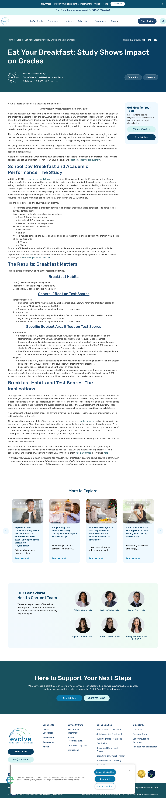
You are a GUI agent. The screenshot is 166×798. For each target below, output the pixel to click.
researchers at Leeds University (39, 179)
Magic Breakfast (83, 453)
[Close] (129, 771)
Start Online (147, 21)
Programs (52, 21)
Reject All (105, 779)
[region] (72, 779)
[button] (144, 40)
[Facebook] (9, 774)
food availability (86, 421)
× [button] (163, 3)
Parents (150, 77)
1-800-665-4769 (100, 10)
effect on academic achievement (84, 160)
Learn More (117, 4)
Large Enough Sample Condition (35, 257)
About (114, 21)
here (106, 453)
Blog (19, 40)
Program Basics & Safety (145, 787)
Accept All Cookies (105, 772)
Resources (100, 21)
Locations (67, 21)
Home (10, 40)
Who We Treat (35, 21)
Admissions (83, 21)
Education (133, 77)
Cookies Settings (105, 786)
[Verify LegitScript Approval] (151, 777)
